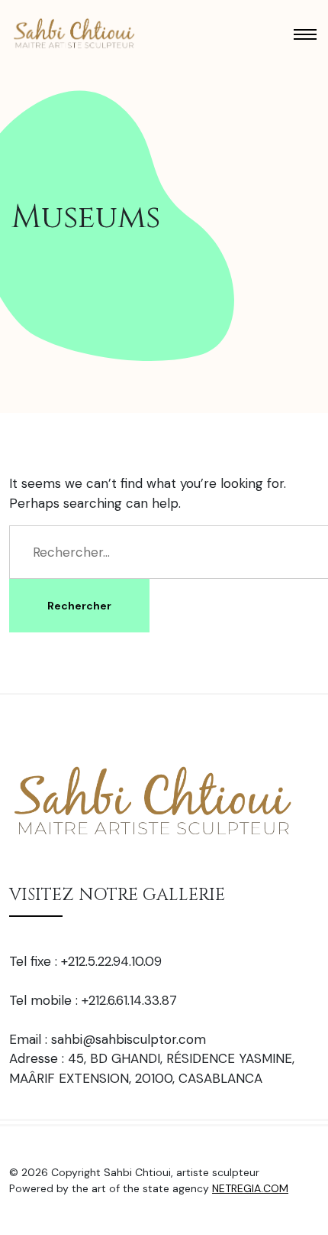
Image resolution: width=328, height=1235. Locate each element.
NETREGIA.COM (250, 1188)
